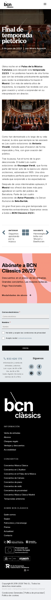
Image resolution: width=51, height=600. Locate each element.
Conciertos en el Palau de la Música (20, 474)
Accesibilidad (10, 449)
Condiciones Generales (12, 593)
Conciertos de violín (13, 486)
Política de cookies (10, 595)
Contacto (8, 535)
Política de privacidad (34, 593)
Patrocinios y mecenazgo (15, 523)
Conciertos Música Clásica (16, 465)
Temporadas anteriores (14, 499)
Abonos (7, 437)
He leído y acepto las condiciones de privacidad (26, 333)
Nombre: (5, 322)
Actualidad (8, 531)
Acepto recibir (19, 338)
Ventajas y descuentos (14, 445)
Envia (26, 348)
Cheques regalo (11, 441)
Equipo (7, 519)
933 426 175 (14, 358)
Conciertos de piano (13, 482)
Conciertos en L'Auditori (15, 469)
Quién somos (10, 514)
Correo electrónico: (10, 312)
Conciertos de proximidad (15, 490)
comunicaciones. (25, 338)
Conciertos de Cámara (14, 478)
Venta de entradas (12, 433)
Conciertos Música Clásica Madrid (19, 494)
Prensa (7, 527)
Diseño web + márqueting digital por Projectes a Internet (23, 589)
